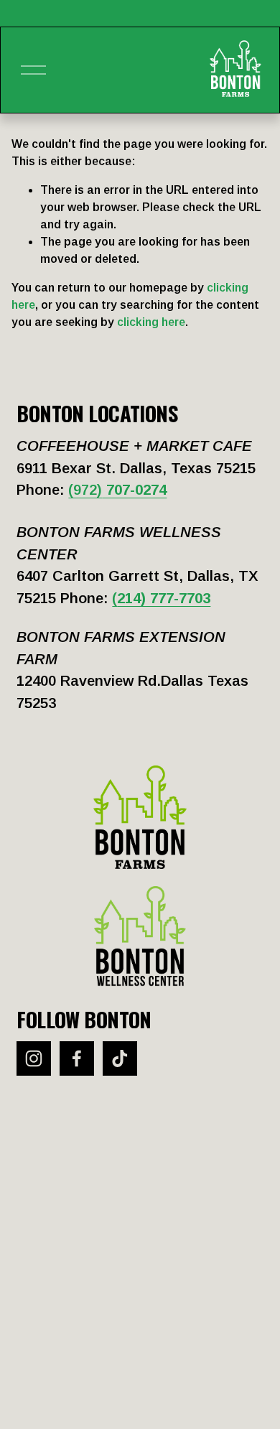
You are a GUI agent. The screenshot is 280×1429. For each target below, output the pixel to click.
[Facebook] (77, 1058)
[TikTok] (120, 1058)
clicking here (151, 322)
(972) (117, 490)
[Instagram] (34, 1058)
